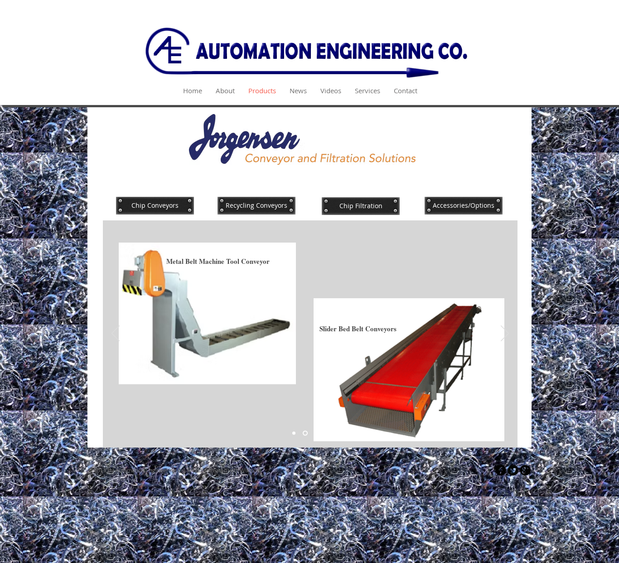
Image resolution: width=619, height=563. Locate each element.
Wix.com (250, 470)
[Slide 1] (293, 433)
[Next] (505, 334)
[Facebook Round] (500, 470)
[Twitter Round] (513, 470)
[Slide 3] (315, 433)
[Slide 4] (327, 433)
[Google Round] (525, 470)
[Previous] (115, 334)
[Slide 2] (304, 433)
